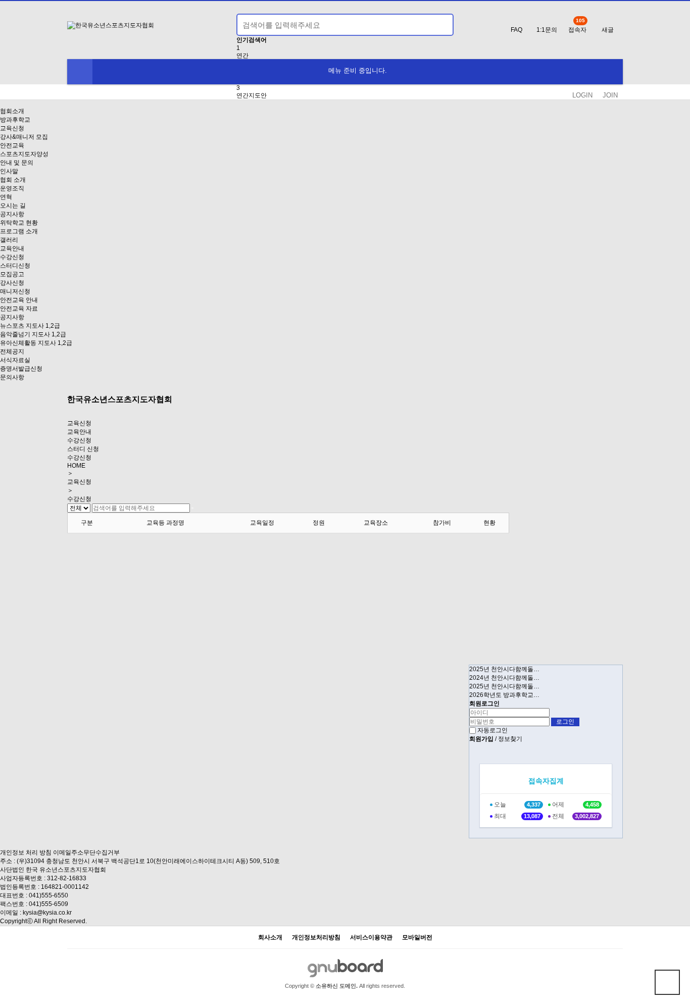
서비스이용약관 (371, 937)
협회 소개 (13, 179)
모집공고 (12, 274)
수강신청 (12, 257)
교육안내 (12, 248)
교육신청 (12, 128)
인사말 (9, 171)
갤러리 (9, 239)
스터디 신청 (83, 449)
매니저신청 (15, 291)
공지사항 (12, 214)
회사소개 (270, 937)
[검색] (440, 25)
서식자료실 (15, 360)
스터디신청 (15, 265)
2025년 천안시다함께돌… (504, 669)
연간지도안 (251, 95)
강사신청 (12, 282)
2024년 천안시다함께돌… (504, 677)
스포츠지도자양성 (24, 154)
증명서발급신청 (21, 368)
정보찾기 (510, 738)
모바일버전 (417, 937)
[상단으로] (667, 982)
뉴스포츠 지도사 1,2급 (30, 325)
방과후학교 (15, 119)
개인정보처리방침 (316, 937)
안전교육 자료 (19, 308)
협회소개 (12, 111)
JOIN (610, 95)
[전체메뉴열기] (79, 71)
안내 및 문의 (16, 162)
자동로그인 (492, 730)
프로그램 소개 (19, 231)
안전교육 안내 (19, 300)
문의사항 (12, 377)
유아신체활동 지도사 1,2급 (36, 342)
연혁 (6, 196)
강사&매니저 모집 (24, 136)
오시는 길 (13, 205)
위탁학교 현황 (19, 222)
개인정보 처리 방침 (26, 852)
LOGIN (582, 95)
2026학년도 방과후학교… (504, 694)
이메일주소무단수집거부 (86, 852)
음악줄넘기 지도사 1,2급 (33, 334)
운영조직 (12, 188)
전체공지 (12, 351)
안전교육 (12, 145)
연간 (242, 55)
